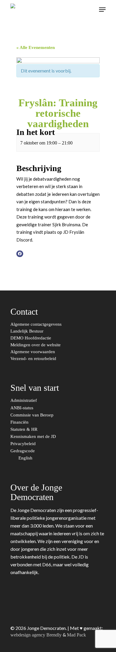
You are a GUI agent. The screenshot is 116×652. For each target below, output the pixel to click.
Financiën (20, 422)
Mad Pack (76, 634)
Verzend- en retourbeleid (33, 358)
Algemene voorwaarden (32, 352)
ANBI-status (22, 408)
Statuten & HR (24, 429)
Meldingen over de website (35, 345)
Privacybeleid (23, 444)
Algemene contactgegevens (36, 324)
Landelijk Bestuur (26, 331)
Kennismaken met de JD (33, 436)
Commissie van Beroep (32, 415)
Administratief (24, 400)
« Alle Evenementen (35, 47)
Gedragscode (23, 451)
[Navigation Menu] (102, 10)
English (26, 458)
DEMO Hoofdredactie (30, 338)
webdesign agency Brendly (36, 634)
